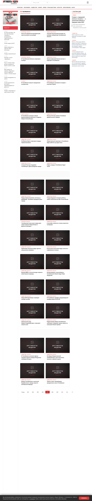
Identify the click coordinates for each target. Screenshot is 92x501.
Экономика (27, 7)
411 (67, 392)
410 (62, 392)
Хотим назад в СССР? (9, 43)
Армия (44, 7)
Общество (34, 7)
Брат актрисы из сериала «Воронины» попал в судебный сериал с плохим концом (10, 71)
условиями (32, 498)
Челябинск (26, 11)
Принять (84, 498)
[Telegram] (80, 2)
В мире (40, 7)
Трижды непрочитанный (10, 53)
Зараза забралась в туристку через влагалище (9, 49)
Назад (22, 392)
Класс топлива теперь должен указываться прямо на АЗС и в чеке (9, 64)
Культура (59, 7)
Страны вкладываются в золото (10, 78)
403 (28, 392)
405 (38, 392)
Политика (20, 7)
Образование (67, 7)
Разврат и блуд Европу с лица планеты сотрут (10, 91)
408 (52, 392)
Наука (73, 7)
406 (42, 392)
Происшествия (51, 7)
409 (57, 392)
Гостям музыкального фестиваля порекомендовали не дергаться (9, 85)
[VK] (83, 2)
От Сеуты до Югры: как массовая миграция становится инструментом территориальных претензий (9, 36)
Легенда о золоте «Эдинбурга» (8, 58)
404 (33, 392)
